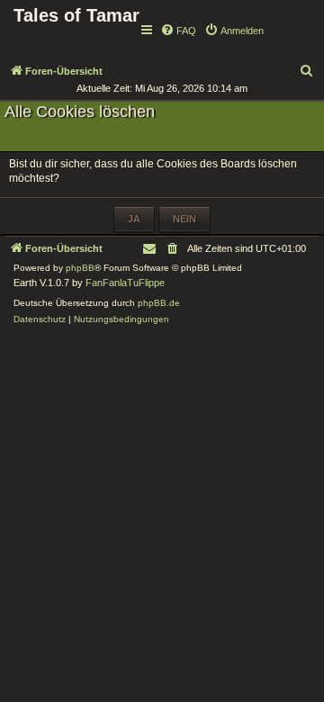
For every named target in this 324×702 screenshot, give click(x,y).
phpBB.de (159, 303)
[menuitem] (178, 30)
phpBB (80, 268)
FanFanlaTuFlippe (125, 282)
